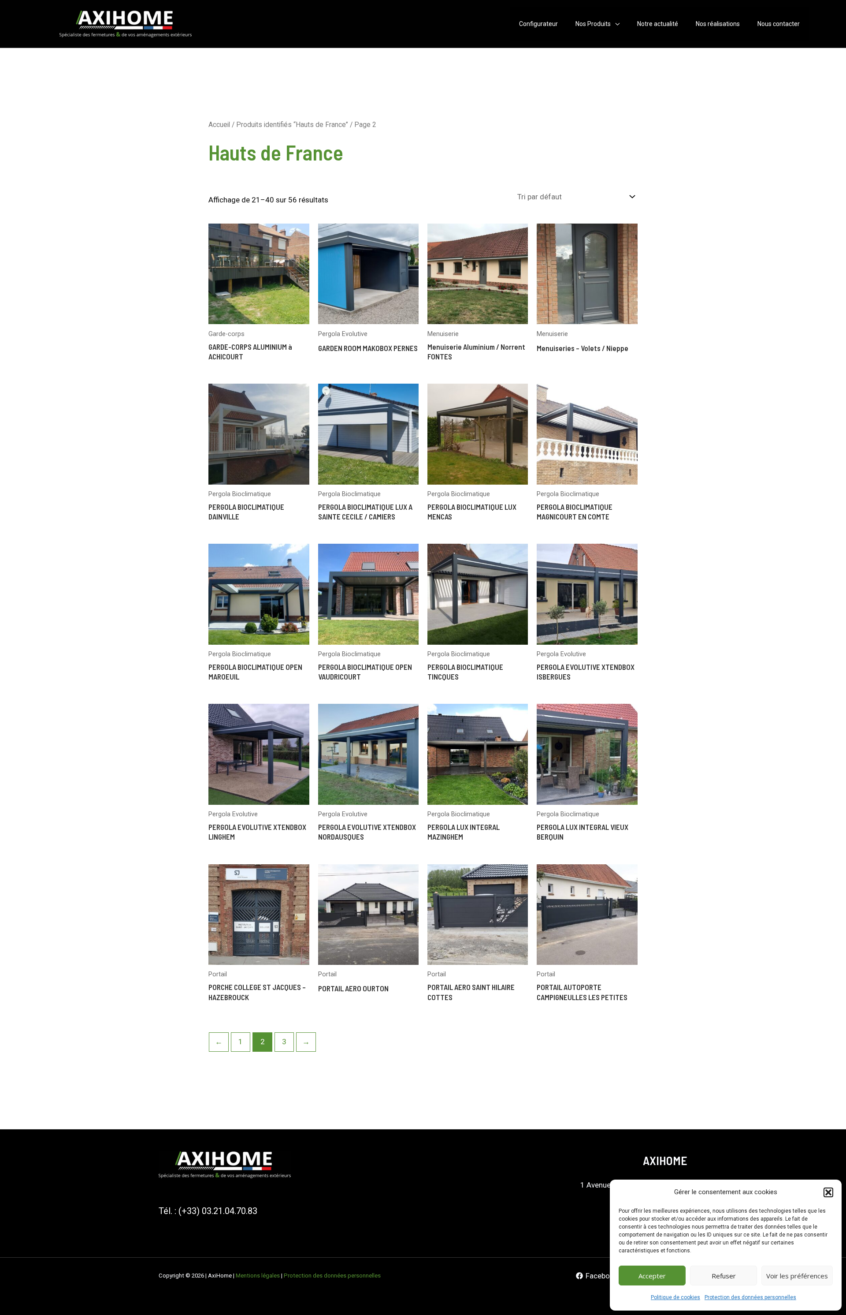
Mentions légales (258, 1275)
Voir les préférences (797, 1275)
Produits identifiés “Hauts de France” (292, 124)
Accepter (652, 1275)
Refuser (724, 1275)
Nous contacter (778, 23)
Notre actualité (657, 23)
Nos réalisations (718, 23)
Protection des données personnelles (750, 1297)
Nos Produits (593, 23)
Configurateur (538, 23)
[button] (828, 1192)
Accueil (219, 124)
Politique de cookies (675, 1297)
